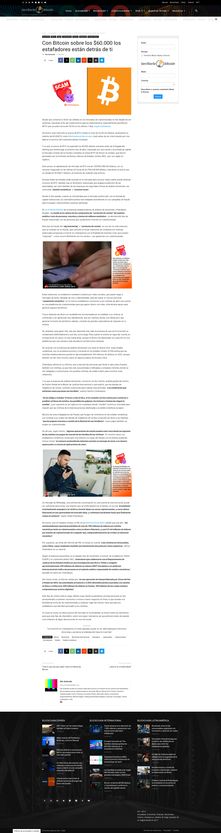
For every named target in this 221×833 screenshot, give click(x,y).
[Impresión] (95, 60)
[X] (42, 2)
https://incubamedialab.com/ (69, 685)
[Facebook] (23, 2)
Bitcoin (53, 37)
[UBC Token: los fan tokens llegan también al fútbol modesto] (48, 729)
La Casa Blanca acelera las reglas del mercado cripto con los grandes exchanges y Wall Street (117, 772)
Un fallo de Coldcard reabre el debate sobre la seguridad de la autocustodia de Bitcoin (164, 756)
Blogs (59, 37)
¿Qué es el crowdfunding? (120, 667)
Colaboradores (67, 37)
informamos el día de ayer (80, 136)
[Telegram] (38, 2)
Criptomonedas (120, 637)
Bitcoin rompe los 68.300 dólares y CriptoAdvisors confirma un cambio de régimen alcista (117, 785)
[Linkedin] (29, 2)
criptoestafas (107, 637)
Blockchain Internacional (80, 637)
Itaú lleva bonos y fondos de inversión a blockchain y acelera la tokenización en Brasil (164, 769)
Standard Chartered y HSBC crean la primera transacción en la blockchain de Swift (117, 759)
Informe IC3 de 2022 (95, 522)
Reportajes (83, 37)
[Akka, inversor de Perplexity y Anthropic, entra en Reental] (48, 741)
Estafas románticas (69, 640)
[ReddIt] (84, 60)
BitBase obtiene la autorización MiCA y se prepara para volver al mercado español (69, 752)
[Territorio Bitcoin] (37, 11)
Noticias (75, 37)
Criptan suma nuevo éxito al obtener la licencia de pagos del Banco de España (69, 780)
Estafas (57, 640)
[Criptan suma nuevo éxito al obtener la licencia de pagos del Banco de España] (48, 781)
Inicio (44, 33)
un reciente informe (54, 209)
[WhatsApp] (72, 60)
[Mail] (32, 2)
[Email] (90, 60)
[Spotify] (35, 2)
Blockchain (65, 637)
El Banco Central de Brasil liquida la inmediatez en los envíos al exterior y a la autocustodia (165, 782)
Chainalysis (96, 637)
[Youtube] (45, 2)
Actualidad (52, 33)
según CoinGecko (102, 126)
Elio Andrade (50, 54)
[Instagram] (26, 2)
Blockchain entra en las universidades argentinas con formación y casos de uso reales (165, 728)
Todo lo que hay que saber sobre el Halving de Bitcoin (61, 668)
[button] (196, 11)
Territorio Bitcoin (93, 37)
